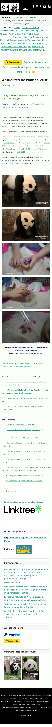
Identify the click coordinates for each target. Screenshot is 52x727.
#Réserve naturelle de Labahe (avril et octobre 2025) (23, 43)
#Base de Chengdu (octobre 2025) (34, 31)
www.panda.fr (5, 701)
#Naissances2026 (30, 27)
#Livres (17, 27)
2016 (12, 85)
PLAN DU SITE (26, 715)
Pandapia (20, 107)
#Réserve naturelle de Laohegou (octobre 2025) (22, 47)
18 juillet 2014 (20, 152)
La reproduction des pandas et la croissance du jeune (25, 480)
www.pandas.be (29, 701)
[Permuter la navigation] (25, 8)
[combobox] (16, 491)
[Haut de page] (47, 722)
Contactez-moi (39, 698)
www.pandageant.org (43, 701)
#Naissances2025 (9, 31)
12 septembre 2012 (34, 149)
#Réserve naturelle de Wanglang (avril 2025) (27, 40)
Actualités (5, 85)
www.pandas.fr (17, 701)
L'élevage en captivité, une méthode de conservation (25, 475)
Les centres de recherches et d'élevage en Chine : (23, 430)
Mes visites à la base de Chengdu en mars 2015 (23, 438)
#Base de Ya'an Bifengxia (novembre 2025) (19, 34)
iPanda (26, 107)
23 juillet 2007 (9, 143)
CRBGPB (5, 107)
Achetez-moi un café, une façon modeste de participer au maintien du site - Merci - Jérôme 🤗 (26, 67)
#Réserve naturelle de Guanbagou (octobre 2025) (23, 50)
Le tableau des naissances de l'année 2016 (21, 424)
